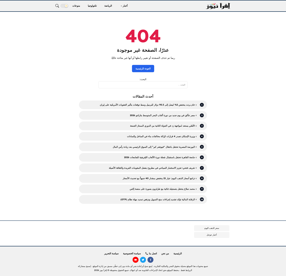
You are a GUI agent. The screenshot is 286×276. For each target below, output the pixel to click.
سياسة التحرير (111, 253)
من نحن (165, 253)
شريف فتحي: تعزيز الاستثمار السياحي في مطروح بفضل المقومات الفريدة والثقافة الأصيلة (152, 167)
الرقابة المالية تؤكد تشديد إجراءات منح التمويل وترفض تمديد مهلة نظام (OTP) (158, 199)
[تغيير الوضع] (64, 6)
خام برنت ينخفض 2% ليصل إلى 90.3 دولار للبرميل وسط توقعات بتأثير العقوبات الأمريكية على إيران (147, 104)
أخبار (125, 5)
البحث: (143, 79)
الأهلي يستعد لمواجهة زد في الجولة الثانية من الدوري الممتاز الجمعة (162, 125)
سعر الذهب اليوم (211, 228)
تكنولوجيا (92, 5)
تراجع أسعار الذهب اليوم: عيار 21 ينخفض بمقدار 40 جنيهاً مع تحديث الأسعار (159, 178)
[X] (143, 260)
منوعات (76, 5)
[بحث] (57, 6)
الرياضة (108, 5)
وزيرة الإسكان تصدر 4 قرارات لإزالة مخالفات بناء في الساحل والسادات (161, 136)
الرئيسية (178, 253)
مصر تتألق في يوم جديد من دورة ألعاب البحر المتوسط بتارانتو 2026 (162, 115)
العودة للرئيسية (143, 68)
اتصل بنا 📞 (151, 253)
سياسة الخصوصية (132, 253)
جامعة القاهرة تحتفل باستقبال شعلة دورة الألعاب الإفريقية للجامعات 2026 (159, 157)
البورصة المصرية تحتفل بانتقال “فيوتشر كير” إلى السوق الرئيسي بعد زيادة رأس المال (154, 146)
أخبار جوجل (212, 234)
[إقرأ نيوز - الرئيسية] (218, 6)
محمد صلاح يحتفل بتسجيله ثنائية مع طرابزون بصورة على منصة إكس (162, 188)
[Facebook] (150, 260)
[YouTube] (136, 260)
